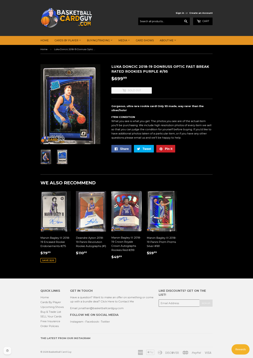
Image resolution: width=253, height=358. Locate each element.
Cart (205, 21)
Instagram (76, 321)
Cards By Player (67, 40)
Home (44, 40)
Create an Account (201, 13)
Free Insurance (50, 321)
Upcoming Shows (52, 307)
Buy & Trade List (50, 311)
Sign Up (206, 303)
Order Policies (49, 326)
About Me (167, 40)
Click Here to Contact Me (117, 301)
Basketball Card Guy (60, 351)
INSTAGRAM (82, 338)
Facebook (92, 321)
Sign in (180, 13)
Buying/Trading (98, 40)
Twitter (105, 321)
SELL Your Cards (50, 316)
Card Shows (145, 40)
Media (123, 40)
